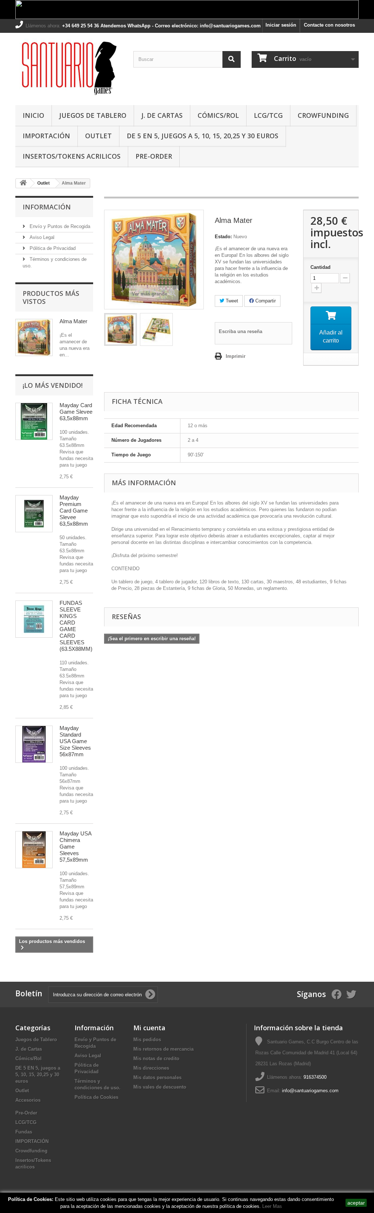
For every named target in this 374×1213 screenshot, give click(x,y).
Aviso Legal (41, 237)
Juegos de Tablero (92, 115)
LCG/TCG (268, 115)
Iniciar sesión (281, 25)
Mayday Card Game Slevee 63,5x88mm (76, 411)
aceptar (356, 1203)
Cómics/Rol (218, 115)
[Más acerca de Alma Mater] (34, 337)
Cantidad (320, 267)
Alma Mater (73, 321)
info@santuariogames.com (310, 1090)
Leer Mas (272, 1206)
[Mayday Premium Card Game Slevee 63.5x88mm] (34, 513)
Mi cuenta (149, 1027)
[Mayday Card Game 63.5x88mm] (34, 421)
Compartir (265, 301)
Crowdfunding (31, 1151)
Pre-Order (154, 156)
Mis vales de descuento (159, 1087)
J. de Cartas (162, 115)
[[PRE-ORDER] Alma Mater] (120, 329)
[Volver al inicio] (23, 183)
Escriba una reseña (240, 331)
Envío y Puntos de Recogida (59, 226)
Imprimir (235, 356)
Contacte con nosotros (329, 25)
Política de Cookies (96, 1097)
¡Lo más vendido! (53, 385)
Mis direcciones (151, 1068)
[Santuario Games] (68, 67)
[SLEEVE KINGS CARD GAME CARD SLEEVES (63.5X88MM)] (34, 619)
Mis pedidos (147, 1039)
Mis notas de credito (156, 1058)
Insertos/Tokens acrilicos (72, 156)
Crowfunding (323, 115)
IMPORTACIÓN (46, 135)
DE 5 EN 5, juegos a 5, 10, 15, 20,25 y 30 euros (202, 135)
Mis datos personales (157, 1077)
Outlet (98, 135)
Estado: (223, 236)
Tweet (231, 301)
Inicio (33, 115)
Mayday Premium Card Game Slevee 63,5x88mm (74, 510)
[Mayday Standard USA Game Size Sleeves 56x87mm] (34, 744)
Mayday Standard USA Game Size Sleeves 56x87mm (75, 741)
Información (47, 206)
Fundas (23, 1132)
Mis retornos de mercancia (163, 1049)
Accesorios (28, 1100)
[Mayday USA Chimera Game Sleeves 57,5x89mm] (34, 849)
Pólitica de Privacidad (52, 248)
